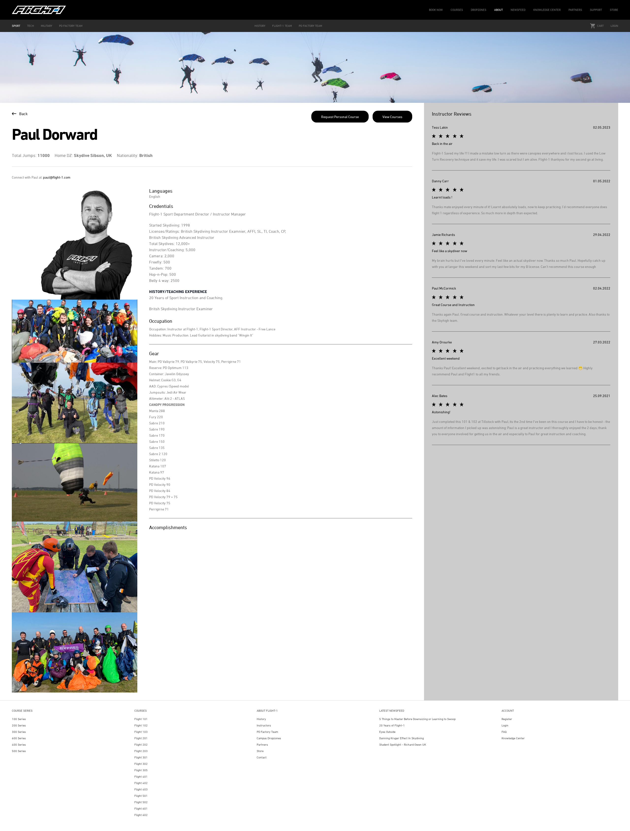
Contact (262, 757)
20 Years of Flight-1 (392, 725)
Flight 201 (141, 738)
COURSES (457, 10)
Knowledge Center (513, 738)
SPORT (16, 26)
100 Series (19, 719)
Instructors (264, 725)
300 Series (19, 732)
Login (614, 26)
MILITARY (46, 26)
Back (23, 113)
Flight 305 (141, 770)
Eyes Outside (387, 732)
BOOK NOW (436, 10)
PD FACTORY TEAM (70, 26)
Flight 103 (141, 732)
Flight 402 (141, 783)
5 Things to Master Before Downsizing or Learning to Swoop (417, 719)
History (261, 719)
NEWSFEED (518, 10)
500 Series (19, 751)
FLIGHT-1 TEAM (282, 26)
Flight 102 (141, 725)
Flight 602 (141, 815)
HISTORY (259, 26)
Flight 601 (141, 808)
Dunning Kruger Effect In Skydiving (401, 738)
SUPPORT (596, 10)
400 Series (19, 744)
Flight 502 (141, 802)
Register (507, 719)
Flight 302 (141, 764)
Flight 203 (141, 751)
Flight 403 (141, 789)
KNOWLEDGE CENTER (547, 10)
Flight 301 (141, 757)
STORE (614, 10)
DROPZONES (478, 10)
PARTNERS (575, 10)
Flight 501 (141, 796)
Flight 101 (141, 719)
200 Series (19, 725)
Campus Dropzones (269, 738)
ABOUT (498, 10)
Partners (262, 744)
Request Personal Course (340, 117)
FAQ (504, 732)
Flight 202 (141, 744)
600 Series (19, 738)
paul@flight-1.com (56, 177)
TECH (30, 26)
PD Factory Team (267, 732)
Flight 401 (141, 776)
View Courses (392, 117)
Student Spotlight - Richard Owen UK (402, 744)
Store (260, 751)
